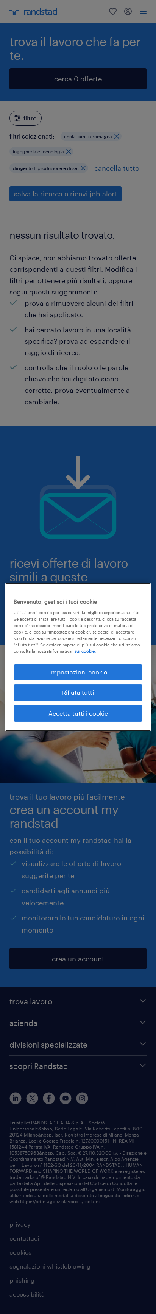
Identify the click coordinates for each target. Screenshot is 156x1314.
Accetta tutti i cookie (78, 713)
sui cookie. (85, 651)
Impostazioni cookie (78, 672)
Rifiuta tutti (78, 692)
